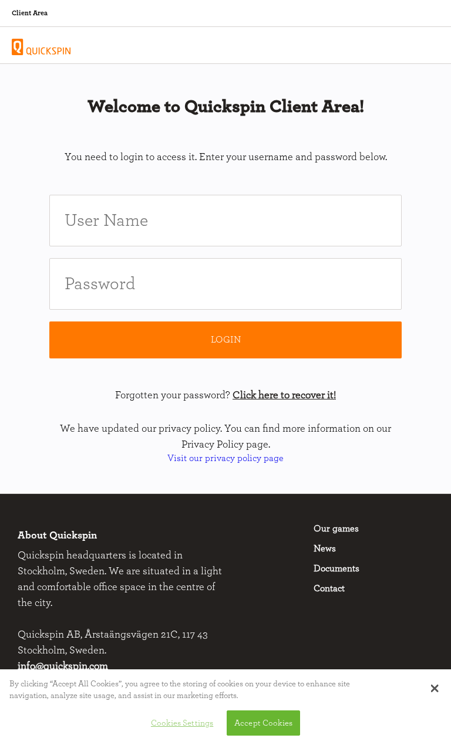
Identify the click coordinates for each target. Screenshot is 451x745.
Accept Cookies (263, 723)
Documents (336, 568)
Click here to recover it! (284, 395)
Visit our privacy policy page (225, 458)
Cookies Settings (182, 723)
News (325, 548)
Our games (336, 528)
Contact (329, 588)
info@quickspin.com (63, 666)
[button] (434, 688)
